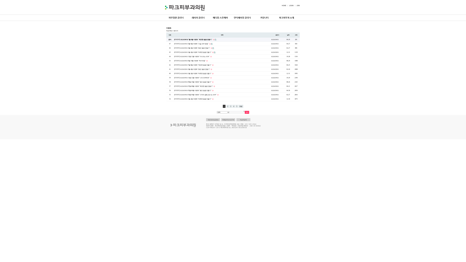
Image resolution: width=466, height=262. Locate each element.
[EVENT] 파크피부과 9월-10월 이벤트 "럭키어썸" (190, 61)
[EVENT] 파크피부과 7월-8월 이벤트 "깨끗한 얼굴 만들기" (193, 39)
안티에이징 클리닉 (242, 17)
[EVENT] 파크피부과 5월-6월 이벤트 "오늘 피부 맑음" (191, 44)
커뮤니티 (264, 17)
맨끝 (240, 106)
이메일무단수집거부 (228, 120)
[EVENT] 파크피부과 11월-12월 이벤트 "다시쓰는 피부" (192, 56)
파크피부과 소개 (286, 17)
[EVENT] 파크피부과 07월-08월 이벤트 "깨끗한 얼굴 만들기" (193, 86)
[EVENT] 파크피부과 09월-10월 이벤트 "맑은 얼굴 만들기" (193, 82)
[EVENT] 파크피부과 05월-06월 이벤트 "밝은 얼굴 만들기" (193, 90)
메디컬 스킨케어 (220, 17)
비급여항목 (243, 120)
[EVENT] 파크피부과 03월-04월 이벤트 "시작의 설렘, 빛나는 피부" (195, 95)
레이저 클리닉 (198, 17)
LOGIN (291, 6)
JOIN (298, 6)
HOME (284, 6)
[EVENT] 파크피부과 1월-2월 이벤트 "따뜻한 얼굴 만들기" (193, 52)
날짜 (288, 35)
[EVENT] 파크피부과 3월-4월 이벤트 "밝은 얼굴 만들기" (192, 48)
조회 (296, 35)
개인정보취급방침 (213, 120)
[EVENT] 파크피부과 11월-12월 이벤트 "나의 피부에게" (192, 78)
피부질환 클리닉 (176, 17)
